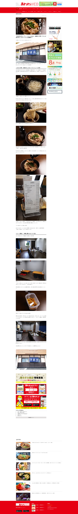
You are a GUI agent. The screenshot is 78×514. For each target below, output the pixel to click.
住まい (35, 11)
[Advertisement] (31, 428)
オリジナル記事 (30, 11)
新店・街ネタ (25, 8)
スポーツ (45, 11)
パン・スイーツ (53, 8)
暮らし (42, 11)
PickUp (59, 11)
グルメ (41, 8)
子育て (38, 8)
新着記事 (20, 8)
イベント (30, 8)
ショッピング (18, 11)
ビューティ (58, 8)
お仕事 (38, 11)
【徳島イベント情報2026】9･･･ (40, 507)
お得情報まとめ (24, 11)
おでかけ (34, 8)
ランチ (44, 8)
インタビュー (50, 11)
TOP (17, 8)
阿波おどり (55, 11)
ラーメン (48, 8)
